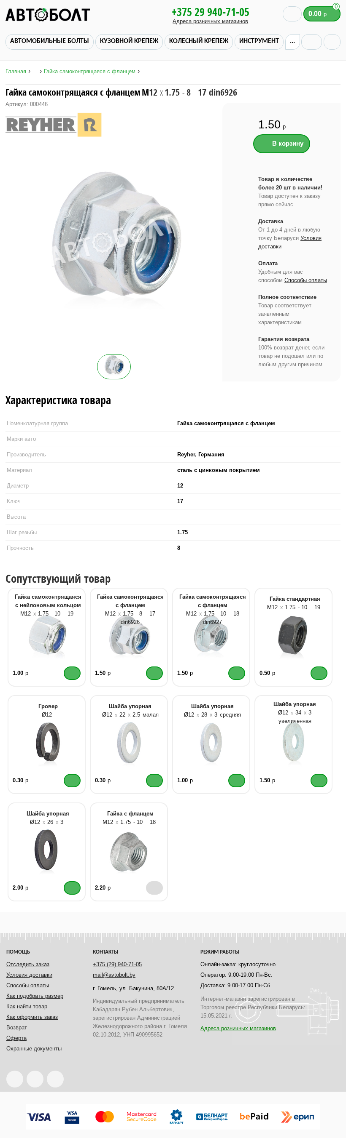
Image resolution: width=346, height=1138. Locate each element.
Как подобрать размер (34, 996)
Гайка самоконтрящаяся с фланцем (89, 71)
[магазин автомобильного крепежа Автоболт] (73, 14)
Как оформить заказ (32, 1017)
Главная (15, 71)
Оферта (16, 1038)
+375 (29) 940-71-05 (117, 964)
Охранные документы (34, 1048)
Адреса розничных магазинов (210, 21)
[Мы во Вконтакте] (55, 1079)
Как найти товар (26, 1006)
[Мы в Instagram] (14, 1079)
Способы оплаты (305, 280)
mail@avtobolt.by (114, 975)
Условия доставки (29, 975)
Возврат (16, 1027)
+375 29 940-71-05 (210, 11)
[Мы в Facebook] (35, 1079)
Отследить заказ (27, 964)
